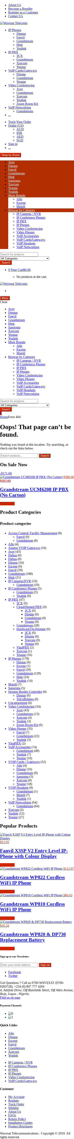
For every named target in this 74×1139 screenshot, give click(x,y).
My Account (16, 1097)
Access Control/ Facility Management (32, 533)
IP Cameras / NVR (28, 214)
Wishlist (13, 1108)
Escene (21, 203)
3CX (19, 56)
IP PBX (13, 52)
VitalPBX (22, 647)
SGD (19, 140)
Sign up (45, 964)
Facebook (14, 972)
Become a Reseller (20, 8)
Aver (19, 89)
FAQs (12, 1115)
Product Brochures (20, 1126)
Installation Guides (20, 1122)
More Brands (16, 195)
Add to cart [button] (7, 503)
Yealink (21, 48)
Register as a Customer (23, 12)
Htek (19, 45)
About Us (14, 5)
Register (13, 1100)
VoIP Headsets (25, 243)
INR (19, 133)
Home (4, 417)
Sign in (12, 144)
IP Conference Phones (30, 217)
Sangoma (14, 180)
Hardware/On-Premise (31, 629)
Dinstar (21, 33)
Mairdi (20, 206)
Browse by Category (21, 210)
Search (44, 455)
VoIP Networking (19, 107)
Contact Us (15, 16)
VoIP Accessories (27, 236)
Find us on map (10, 997)
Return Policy (17, 1119)
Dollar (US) (16, 125)
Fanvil (20, 37)
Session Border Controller (25, 691)
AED (19, 136)
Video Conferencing (21, 85)
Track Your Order (19, 122)
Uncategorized (17, 703)
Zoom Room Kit (27, 104)
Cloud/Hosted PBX (29, 607)
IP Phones (14, 30)
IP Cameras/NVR (19, 581)
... (9, 115)
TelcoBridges (25, 699)
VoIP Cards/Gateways (22, 70)
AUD (20, 129)
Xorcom (21, 63)
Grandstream (24, 41)
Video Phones (25, 232)
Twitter (12, 976)
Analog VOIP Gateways (24, 548)
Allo (19, 199)
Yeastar (21, 67)
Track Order (16, 1104)
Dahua (12, 555)
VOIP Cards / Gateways (24, 762)
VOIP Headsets (18, 787)
